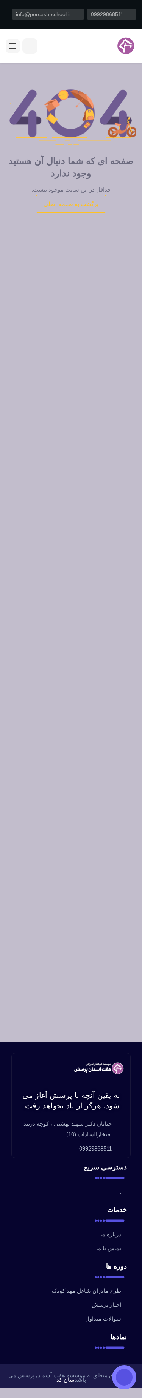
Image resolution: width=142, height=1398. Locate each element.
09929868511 (108, 14)
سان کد (65, 1380)
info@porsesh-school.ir (44, 14)
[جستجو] (29, 46)
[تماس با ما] (124, 1377)
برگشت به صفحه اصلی (71, 204)
